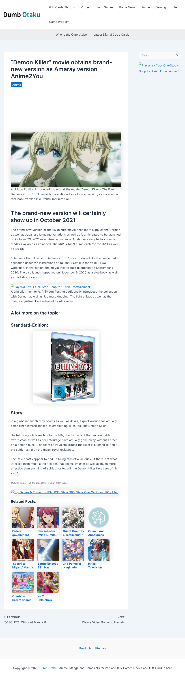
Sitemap (100, 648)
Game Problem (59, 21)
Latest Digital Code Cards (111, 34)
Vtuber (85, 7)
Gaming (161, 7)
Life (174, 7)
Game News (127, 7)
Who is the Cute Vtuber (72, 34)
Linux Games (104, 7)
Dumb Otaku (48, 668)
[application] (73, 7)
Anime (145, 7)
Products (85, 648)
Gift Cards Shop (60, 7)
